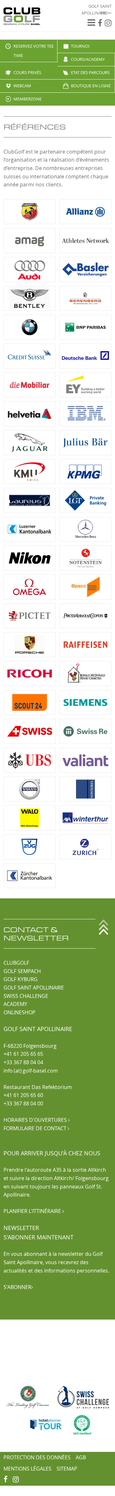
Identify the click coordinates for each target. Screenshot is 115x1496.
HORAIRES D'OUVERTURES (37, 1119)
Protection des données (37, 1457)
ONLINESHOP (19, 1012)
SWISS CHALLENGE (26, 995)
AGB (81, 1457)
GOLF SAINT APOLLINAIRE (34, 987)
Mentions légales (27, 1468)
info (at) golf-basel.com (31, 1070)
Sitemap (67, 1468)
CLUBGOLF (16, 962)
